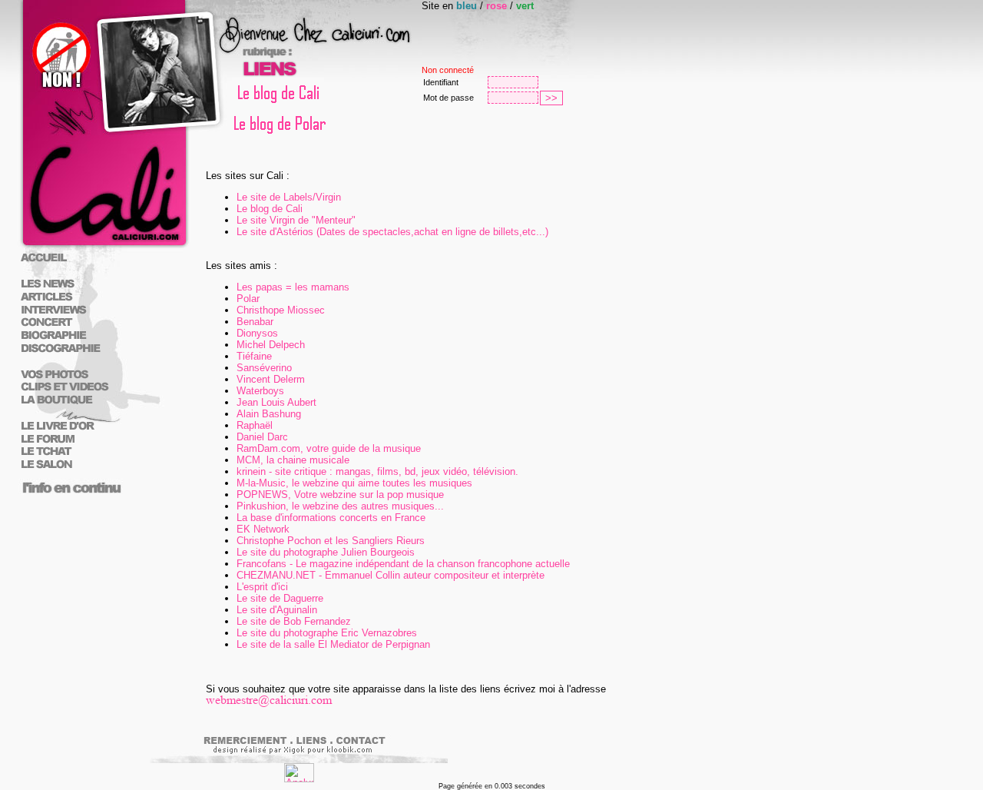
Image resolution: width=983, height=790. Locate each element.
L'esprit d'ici (262, 586)
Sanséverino (264, 367)
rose (496, 6)
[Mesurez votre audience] (299, 779)
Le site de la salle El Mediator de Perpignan (333, 644)
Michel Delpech (271, 344)
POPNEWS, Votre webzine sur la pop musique (340, 494)
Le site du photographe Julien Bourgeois (326, 552)
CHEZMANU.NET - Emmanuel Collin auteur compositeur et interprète (390, 575)
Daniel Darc (262, 437)
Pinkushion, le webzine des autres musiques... (340, 506)
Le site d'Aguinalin (277, 610)
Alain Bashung (269, 414)
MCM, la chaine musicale (293, 460)
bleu (466, 6)
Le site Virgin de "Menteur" (296, 220)
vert (525, 6)
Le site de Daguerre (280, 598)
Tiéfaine (254, 356)
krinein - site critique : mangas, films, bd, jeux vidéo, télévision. (377, 471)
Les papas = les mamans (293, 287)
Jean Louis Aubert (276, 402)
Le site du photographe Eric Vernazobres (327, 633)
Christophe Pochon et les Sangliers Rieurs (331, 540)
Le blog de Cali (270, 208)
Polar (248, 298)
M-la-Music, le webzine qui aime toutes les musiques (354, 483)
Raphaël (255, 425)
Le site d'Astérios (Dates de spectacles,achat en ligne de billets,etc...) (392, 231)
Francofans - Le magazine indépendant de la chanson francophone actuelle (403, 563)
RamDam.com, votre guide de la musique (329, 448)
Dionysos (257, 333)
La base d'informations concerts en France (331, 517)
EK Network (263, 529)
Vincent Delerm (271, 379)
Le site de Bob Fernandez (294, 621)
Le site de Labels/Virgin (289, 197)
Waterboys (260, 391)
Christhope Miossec (281, 310)
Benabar (255, 321)
